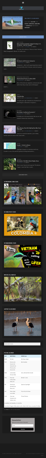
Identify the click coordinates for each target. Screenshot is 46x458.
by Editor (20, 146)
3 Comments (36, 131)
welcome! (27, 27)
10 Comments (26, 162)
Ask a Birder (19, 110)
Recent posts (23, 36)
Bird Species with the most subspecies (26, 61)
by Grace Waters (28, 131)
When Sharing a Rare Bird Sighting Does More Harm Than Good (29, 128)
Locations (18, 143)
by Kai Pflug (20, 62)
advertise (31, 23)
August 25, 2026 (20, 131)
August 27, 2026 (20, 46)
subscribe (37, 23)
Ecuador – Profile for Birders (23, 145)
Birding (18, 42)
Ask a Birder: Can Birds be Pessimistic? (26, 112)
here (7, 409)
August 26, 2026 (20, 98)
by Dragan (27, 46)
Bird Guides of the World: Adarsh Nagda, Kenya (28, 161)
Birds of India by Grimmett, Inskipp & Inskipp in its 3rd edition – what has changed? (29, 44)
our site (33, 21)
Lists (18, 59)
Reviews (21, 42)
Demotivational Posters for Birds (23, 77)
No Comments (33, 46)
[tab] (22, 36)
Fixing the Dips (20, 96)
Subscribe (23, 429)
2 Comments (27, 62)
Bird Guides (19, 159)
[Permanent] (10, 49)
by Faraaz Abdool (28, 98)
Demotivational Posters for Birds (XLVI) (26, 79)
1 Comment (36, 98)
